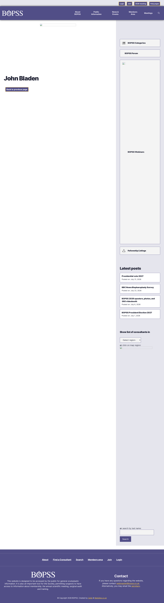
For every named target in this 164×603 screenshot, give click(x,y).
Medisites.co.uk (100, 598)
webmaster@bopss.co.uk (127, 583)
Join (129, 4)
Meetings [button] (148, 13)
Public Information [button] (96, 13)
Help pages (154, 4)
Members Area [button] (133, 13)
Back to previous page (16, 89)
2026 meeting (140, 4)
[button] (158, 13)
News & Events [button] (115, 13)
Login (122, 4)
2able (90, 598)
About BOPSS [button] (77, 13)
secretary (135, 586)
